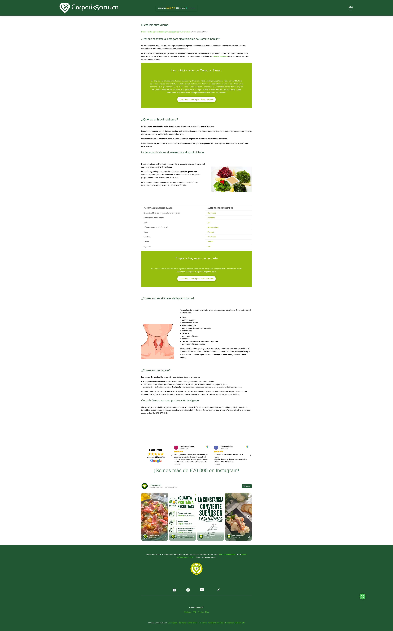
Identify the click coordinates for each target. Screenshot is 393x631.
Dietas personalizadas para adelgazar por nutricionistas (169, 32)
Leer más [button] (177, 464)
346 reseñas (160, 457)
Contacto (187, 612)
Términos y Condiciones (188, 623)
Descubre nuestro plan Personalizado (196, 99)
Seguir (248, 486)
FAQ (194, 612)
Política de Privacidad (207, 623)
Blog (207, 612)
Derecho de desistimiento (235, 623)
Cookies (220, 623)
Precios (201, 612)
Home (143, 32)
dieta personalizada (220, 56)
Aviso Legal (172, 623)
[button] (177, 8)
